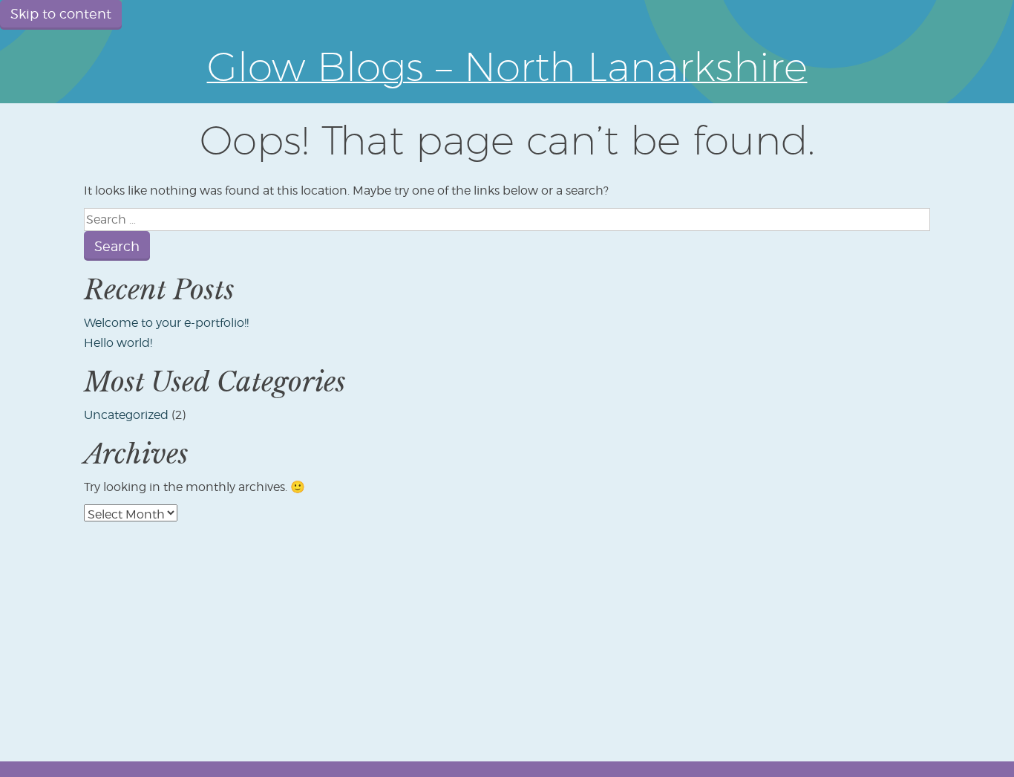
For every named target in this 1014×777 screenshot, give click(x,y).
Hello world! (118, 343)
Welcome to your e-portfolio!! (166, 323)
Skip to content (60, 14)
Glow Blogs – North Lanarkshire (507, 66)
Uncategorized (126, 415)
